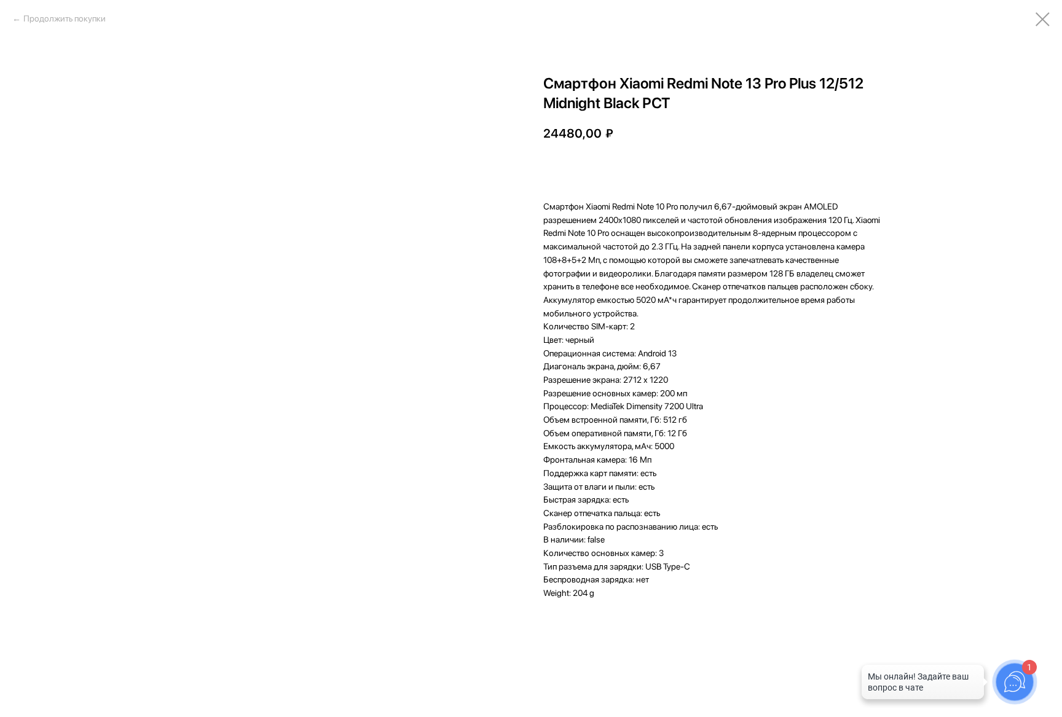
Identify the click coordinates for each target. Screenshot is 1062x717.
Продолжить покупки (64, 18)
